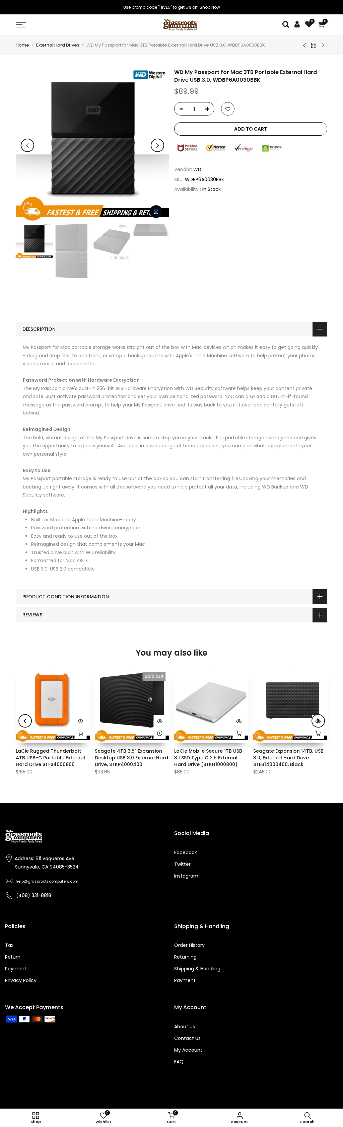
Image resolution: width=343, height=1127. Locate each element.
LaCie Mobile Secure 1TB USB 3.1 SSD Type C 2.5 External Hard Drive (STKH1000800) (208, 758)
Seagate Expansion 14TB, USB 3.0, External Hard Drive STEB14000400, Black (288, 758)
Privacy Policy (21, 980)
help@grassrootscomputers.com (47, 881)
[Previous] (27, 145)
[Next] (157, 145)
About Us (184, 1026)
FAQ (179, 1061)
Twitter (182, 864)
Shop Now (210, 7)
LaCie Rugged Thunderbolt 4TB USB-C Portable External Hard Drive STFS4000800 (50, 758)
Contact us (187, 1038)
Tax (9, 945)
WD (197, 169)
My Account (188, 1050)
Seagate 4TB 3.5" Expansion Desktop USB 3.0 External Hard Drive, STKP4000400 (131, 758)
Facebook (185, 852)
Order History (189, 945)
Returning (185, 957)
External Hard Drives (57, 45)
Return (12, 957)
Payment (15, 968)
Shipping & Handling (197, 968)
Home (22, 45)
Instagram (186, 876)
